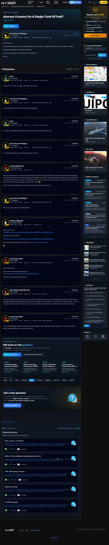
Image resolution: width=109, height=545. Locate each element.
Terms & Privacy (35, 530)
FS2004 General (41, 6)
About (27, 530)
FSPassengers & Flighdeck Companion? (67, 428)
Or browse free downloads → (95, 39)
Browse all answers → (95, 236)
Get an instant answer (12, 354)
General (72, 380)
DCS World (39, 380)
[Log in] (97, 2)
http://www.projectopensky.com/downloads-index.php (20, 273)
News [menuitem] (41, 2)
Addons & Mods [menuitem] (31, 2)
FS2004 (32, 380)
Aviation (64, 380)
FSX (11, 380)
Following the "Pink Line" (10, 428)
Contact (21, 530)
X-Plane (17, 380)
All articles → (95, 279)
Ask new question (12, 405)
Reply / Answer (10, 26)
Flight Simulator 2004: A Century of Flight (22, 6)
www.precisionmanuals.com (39, 242)
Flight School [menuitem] (56, 2)
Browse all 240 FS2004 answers (34, 354)
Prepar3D (24, 380)
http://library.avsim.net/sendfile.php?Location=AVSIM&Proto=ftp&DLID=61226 (28, 239)
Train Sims (56, 380)
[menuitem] (75, 2)
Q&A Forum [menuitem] (48, 2)
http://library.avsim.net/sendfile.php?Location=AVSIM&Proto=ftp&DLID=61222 (28, 232)
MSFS (5, 380)
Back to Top (54, 538)
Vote (87, 325)
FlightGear (48, 380)
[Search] (89, 2)
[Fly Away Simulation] (8, 2)
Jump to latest (75, 69)
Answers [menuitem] (65, 2)
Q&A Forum (5, 6)
